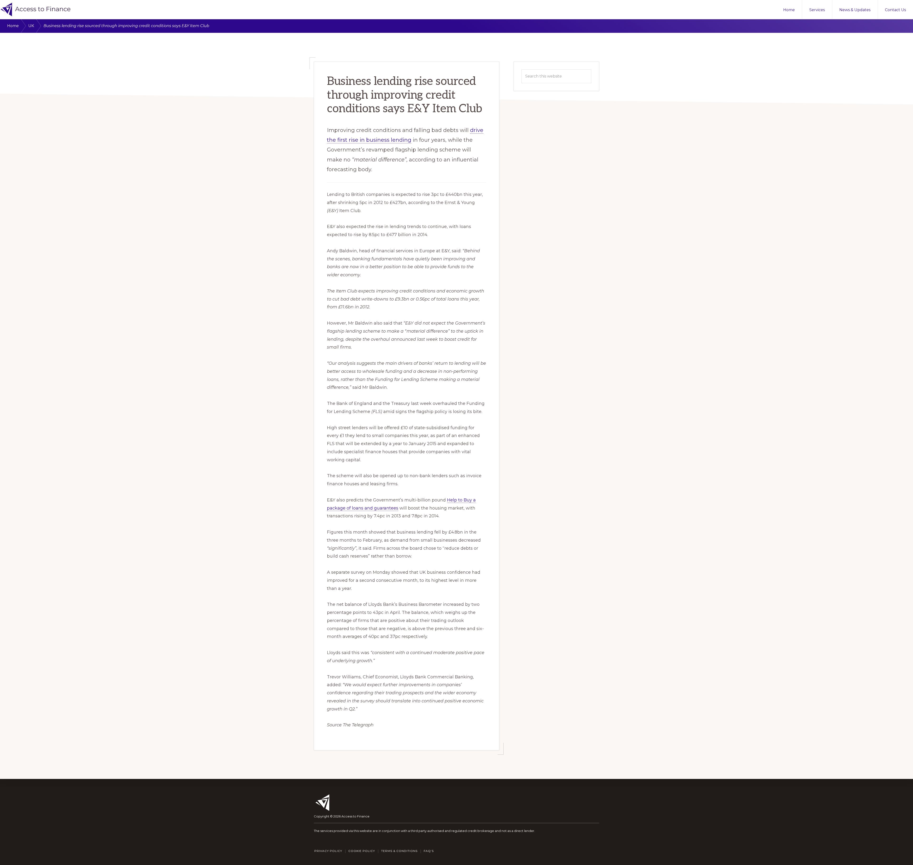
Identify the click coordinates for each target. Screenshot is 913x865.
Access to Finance (355, 816)
